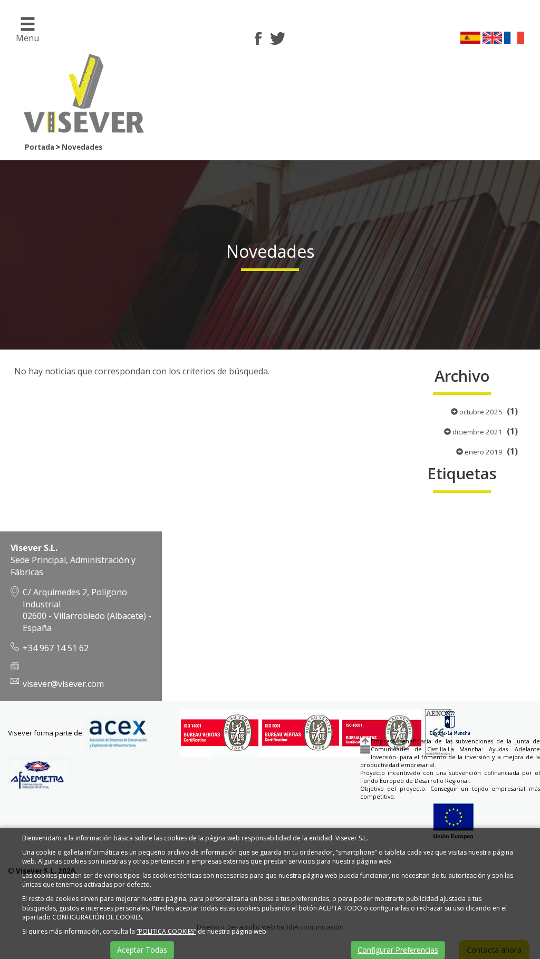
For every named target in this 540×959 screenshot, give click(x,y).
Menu (27, 38)
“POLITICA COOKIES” (166, 931)
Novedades (82, 147)
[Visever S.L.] (80, 126)
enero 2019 (483, 452)
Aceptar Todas (142, 950)
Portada (39, 147)
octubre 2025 (480, 411)
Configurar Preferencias (398, 950)
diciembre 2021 (477, 432)
